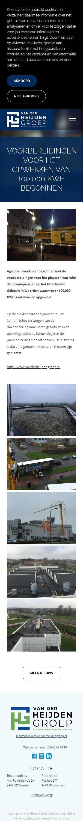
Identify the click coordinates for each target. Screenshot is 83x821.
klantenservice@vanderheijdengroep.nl (41, 736)
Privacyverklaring (42, 795)
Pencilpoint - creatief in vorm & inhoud (48, 818)
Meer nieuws (41, 673)
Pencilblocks (66, 813)
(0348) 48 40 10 (57, 747)
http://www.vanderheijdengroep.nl (33, 367)
